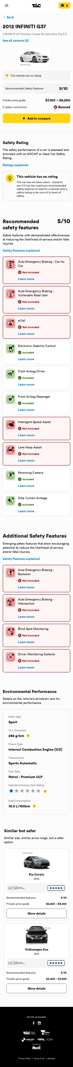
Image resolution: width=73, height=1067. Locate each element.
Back (10, 17)
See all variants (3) (16, 40)
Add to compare (38, 118)
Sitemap (51, 1058)
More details (36, 913)
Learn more (26, 279)
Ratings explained (15, 165)
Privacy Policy (25, 1058)
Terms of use (39, 1058)
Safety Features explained (21, 250)
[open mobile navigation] (7, 5)
